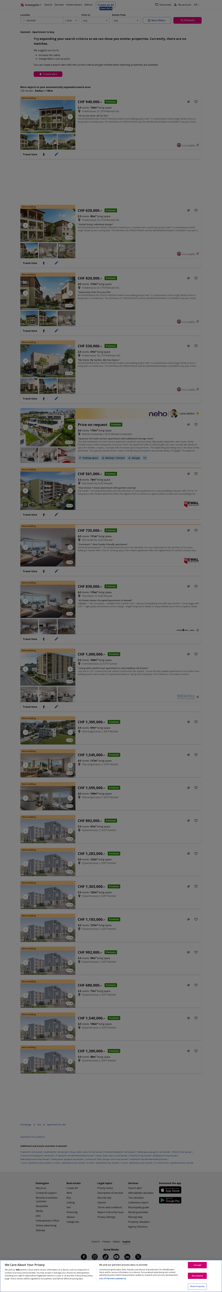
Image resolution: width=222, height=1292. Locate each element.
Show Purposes (197, 1286)
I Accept (197, 1265)
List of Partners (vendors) (112, 1278)
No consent (197, 1275)
